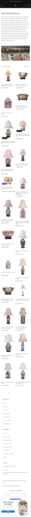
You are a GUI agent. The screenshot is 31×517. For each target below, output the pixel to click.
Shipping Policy (6, 417)
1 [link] (9, 392)
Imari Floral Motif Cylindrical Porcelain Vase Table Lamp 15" (22, 164)
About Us (5, 406)
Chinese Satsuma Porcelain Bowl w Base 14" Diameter (8, 244)
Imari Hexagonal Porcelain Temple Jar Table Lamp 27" (23, 383)
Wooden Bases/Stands (8, 454)
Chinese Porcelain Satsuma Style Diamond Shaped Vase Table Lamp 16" (23, 135)
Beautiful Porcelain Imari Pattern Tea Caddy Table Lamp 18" (8, 85)
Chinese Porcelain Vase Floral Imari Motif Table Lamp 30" (7, 220)
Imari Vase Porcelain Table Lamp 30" (22, 251)
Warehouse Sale (7, 443)
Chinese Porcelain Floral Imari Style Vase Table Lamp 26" (7, 327)
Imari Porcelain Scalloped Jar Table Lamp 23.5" (7, 356)
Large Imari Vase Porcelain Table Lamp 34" (22, 278)
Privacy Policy (6, 423)
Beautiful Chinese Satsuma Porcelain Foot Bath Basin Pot (22, 106)
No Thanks (8, 514)
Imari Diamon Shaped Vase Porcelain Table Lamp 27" (21, 327)
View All (5, 433)
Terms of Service (7, 420)
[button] (2, 5)
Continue (8, 511)
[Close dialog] (29, 500)
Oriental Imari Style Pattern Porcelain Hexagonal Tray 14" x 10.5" (7, 188)
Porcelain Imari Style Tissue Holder (7, 113)
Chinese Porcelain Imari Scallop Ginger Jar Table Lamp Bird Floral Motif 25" (22, 222)
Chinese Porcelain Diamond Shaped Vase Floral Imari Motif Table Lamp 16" (22, 193)
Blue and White (6, 436)
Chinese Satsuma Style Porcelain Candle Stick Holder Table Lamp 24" (22, 300)
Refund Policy (6, 413)
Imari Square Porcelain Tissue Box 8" (8, 273)
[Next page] (21, 392)
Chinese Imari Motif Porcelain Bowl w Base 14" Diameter (22, 85)
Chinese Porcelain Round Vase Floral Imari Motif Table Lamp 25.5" (7, 170)
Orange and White (7, 447)
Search (4, 403)
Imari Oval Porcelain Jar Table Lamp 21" (7, 383)
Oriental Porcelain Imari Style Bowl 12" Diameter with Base (7, 299)
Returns (5, 410)
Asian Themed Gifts (7, 440)
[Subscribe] (24, 494)
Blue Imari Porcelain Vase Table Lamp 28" (22, 354)
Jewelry (5, 457)
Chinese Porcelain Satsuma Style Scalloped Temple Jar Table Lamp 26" (8, 142)
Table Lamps (6, 450)
